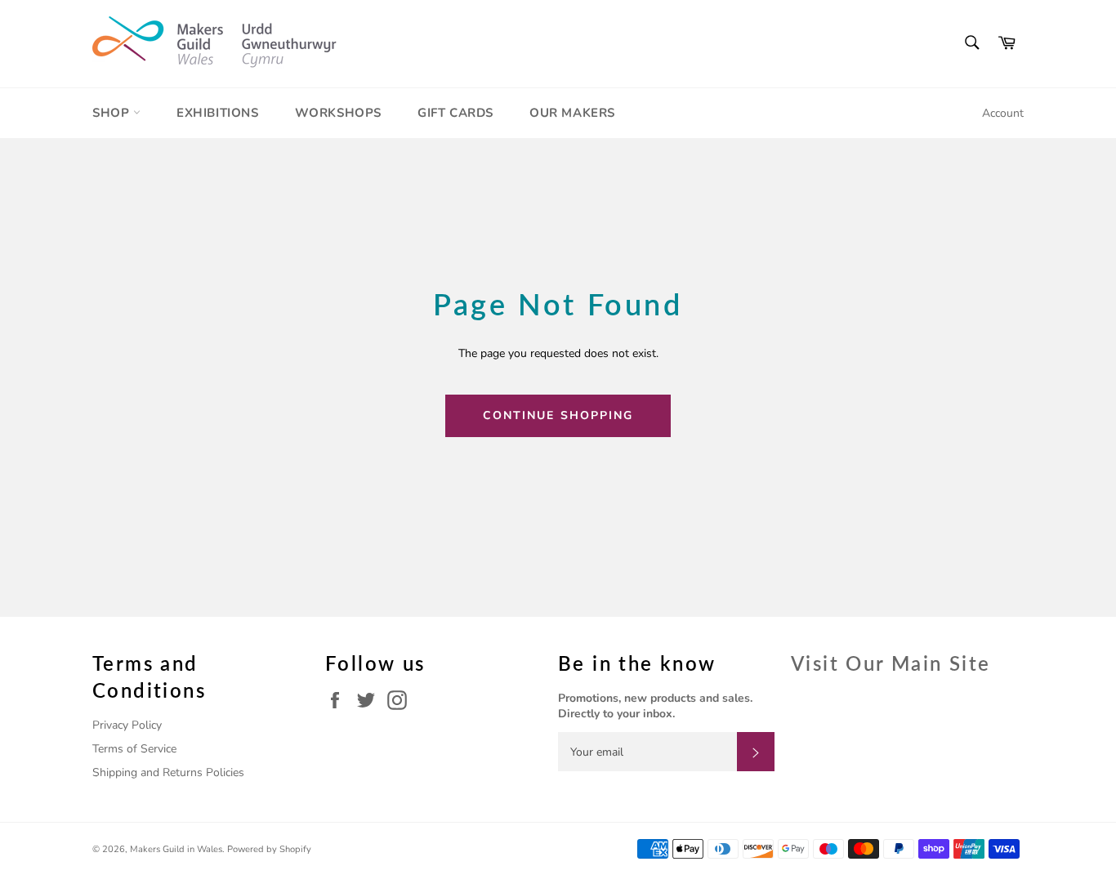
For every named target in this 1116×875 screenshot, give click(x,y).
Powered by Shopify (269, 849)
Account (1003, 113)
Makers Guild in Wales (176, 849)
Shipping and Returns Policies (168, 772)
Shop (112, 113)
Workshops (338, 113)
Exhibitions (217, 113)
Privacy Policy (127, 725)
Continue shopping (558, 415)
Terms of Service (134, 749)
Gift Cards (455, 113)
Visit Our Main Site (891, 663)
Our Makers (572, 113)
